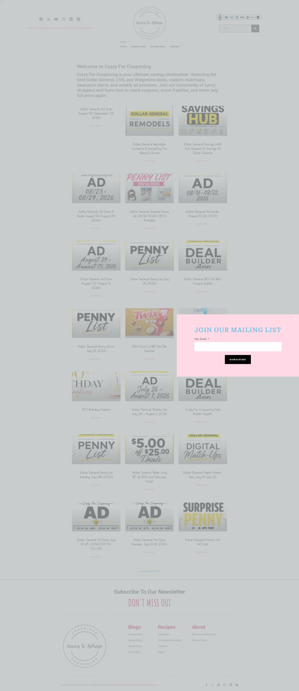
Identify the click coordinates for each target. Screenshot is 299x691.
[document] (149, 345)
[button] (295, 318)
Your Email (200, 339)
